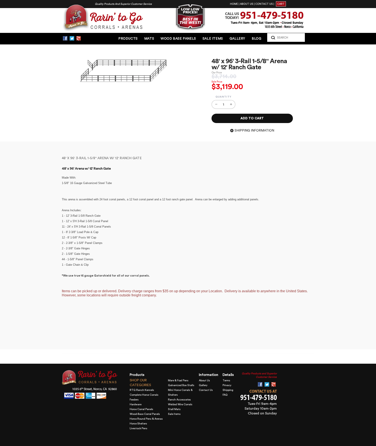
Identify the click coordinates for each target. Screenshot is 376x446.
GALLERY (237, 38)
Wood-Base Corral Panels (145, 414)
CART (281, 4)
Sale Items (174, 414)
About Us (204, 380)
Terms (226, 380)
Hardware (135, 404)
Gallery (203, 385)
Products (128, 38)
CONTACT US (264, 4)
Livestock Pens (138, 428)
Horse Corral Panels (141, 409)
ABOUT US (246, 4)
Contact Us (206, 390)
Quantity (223, 96)
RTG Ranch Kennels (142, 390)
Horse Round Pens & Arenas (146, 418)
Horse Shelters (138, 423)
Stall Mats (174, 409)
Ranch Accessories (179, 399)
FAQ (225, 395)
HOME (234, 4)
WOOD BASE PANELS (178, 38)
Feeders (134, 399)
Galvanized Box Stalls (181, 385)
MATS (149, 38)
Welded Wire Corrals (180, 404)
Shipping (228, 390)
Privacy (227, 385)
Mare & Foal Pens (178, 380)
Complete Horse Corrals (144, 395)
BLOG (256, 38)
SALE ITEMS (213, 38)
